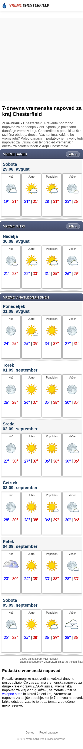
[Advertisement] (41, 59)
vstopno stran (12, 694)
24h (73, 154)
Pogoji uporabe (48, 732)
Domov (30, 732)
